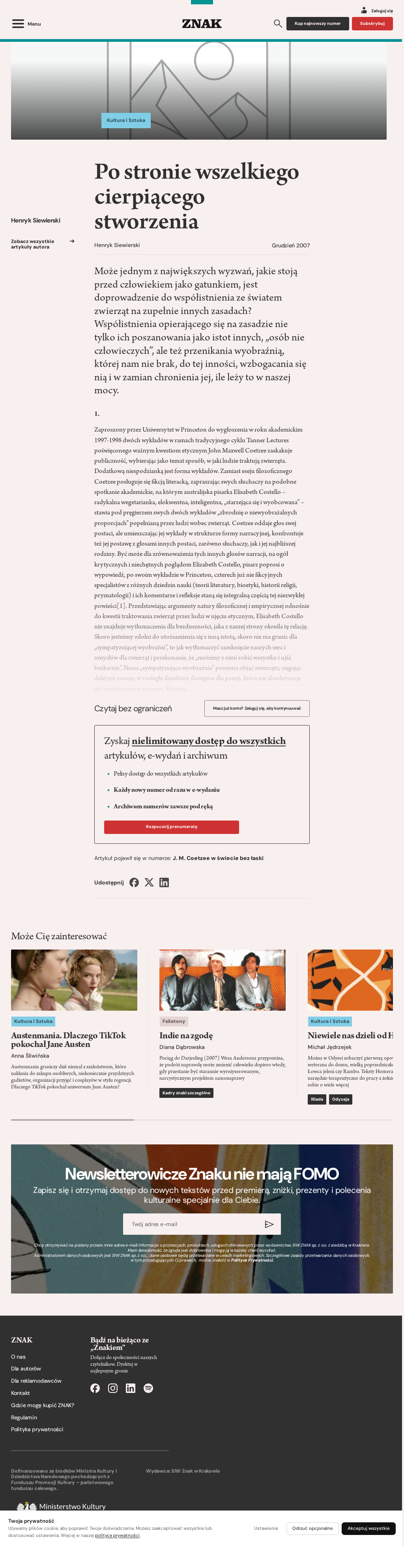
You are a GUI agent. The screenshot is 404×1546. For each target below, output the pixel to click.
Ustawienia (266, 1528)
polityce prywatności (117, 1536)
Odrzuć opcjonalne (312, 1528)
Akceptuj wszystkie (369, 1528)
